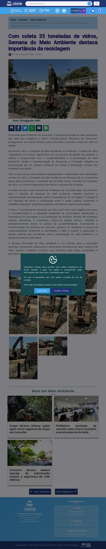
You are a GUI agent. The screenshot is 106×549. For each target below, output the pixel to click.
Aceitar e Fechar (61, 291)
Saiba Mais (42, 291)
